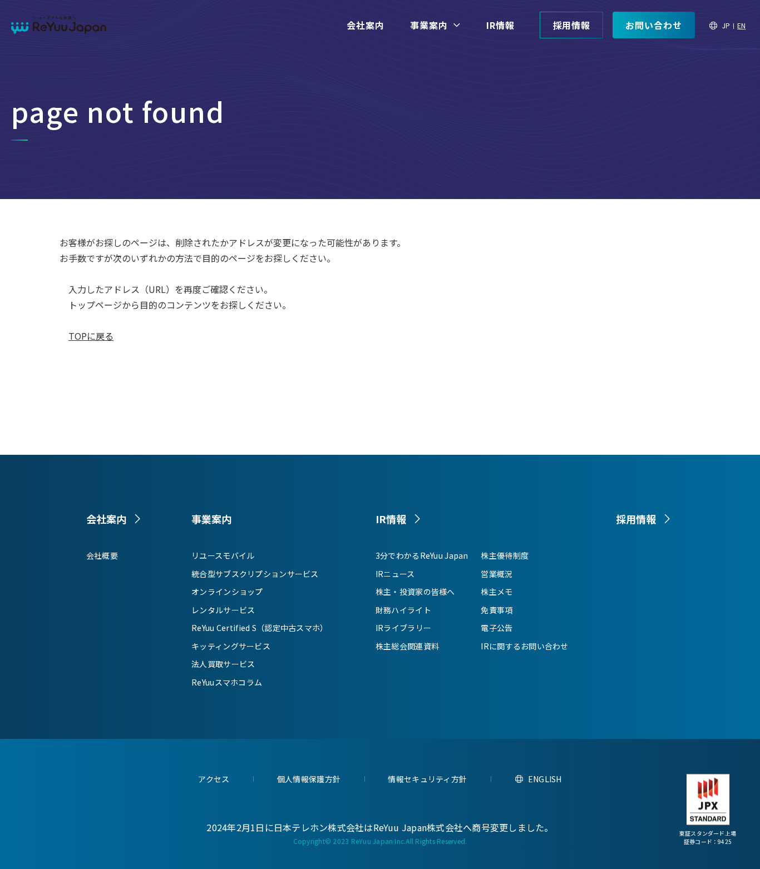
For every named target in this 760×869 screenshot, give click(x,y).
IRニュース (395, 573)
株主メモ (496, 591)
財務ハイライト (403, 609)
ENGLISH (545, 778)
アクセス (213, 778)
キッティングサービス (230, 646)
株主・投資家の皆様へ (415, 591)
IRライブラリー (403, 627)
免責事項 (496, 609)
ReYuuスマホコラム (226, 682)
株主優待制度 (505, 555)
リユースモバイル (222, 555)
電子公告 (496, 627)
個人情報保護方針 (308, 778)
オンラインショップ (227, 591)
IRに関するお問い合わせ (524, 646)
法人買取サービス (223, 663)
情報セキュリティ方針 (427, 778)
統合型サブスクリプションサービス (254, 573)
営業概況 (496, 573)
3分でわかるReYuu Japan (422, 555)
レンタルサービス (223, 609)
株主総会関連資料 (407, 646)
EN (741, 25)
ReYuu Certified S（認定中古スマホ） (259, 627)
